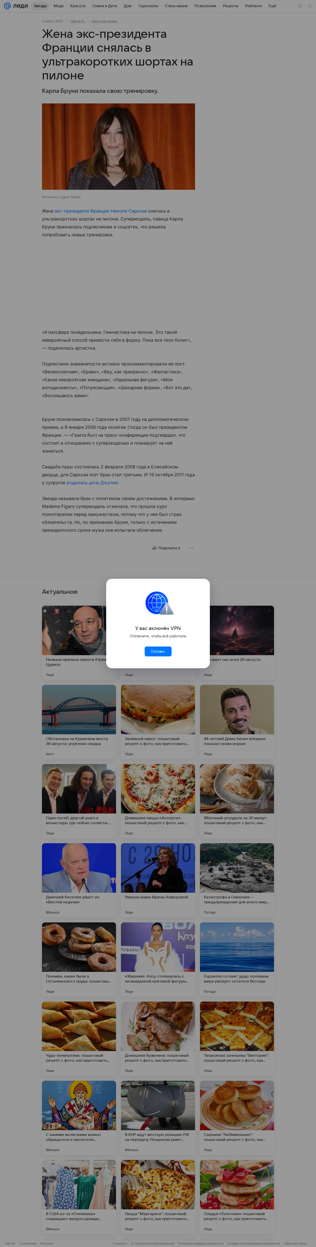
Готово (158, 651)
